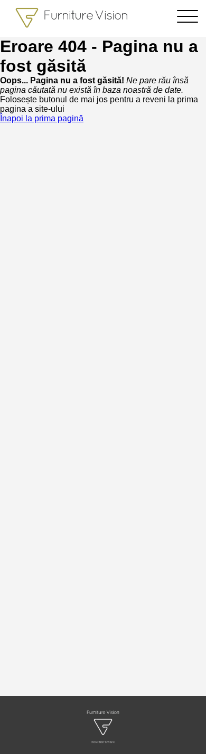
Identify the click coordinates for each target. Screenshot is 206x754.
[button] (187, 20)
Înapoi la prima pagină (41, 118)
